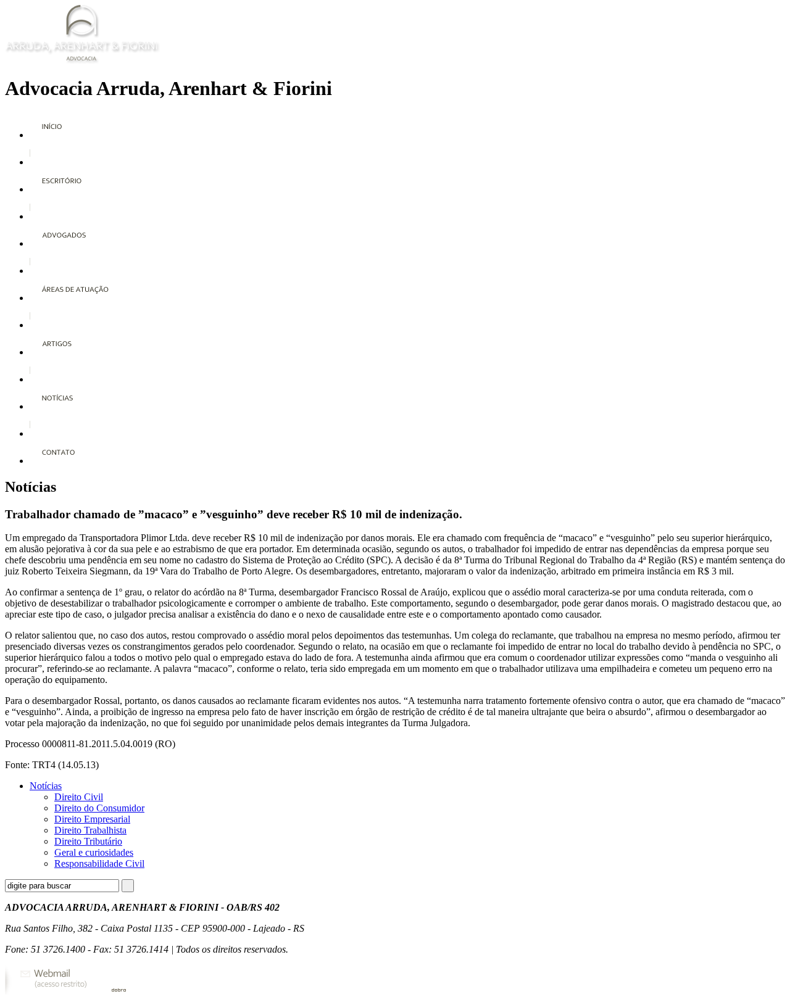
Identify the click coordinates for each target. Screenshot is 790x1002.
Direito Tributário (88, 841)
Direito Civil (78, 797)
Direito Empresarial (92, 819)
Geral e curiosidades (93, 852)
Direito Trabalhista (90, 830)
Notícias (46, 785)
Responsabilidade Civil (99, 863)
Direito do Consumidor (99, 808)
